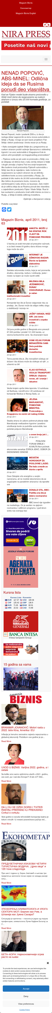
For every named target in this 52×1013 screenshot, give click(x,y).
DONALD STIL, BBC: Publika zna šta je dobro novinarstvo (39, 492)
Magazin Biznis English (26, 13)
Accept (26, 988)
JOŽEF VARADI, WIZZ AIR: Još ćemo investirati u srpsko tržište (39, 318)
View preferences (26, 1003)
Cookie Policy (24, 1009)
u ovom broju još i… (39, 434)
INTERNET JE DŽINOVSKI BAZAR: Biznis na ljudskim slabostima (39, 259)
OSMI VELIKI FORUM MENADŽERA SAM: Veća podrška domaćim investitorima (39, 346)
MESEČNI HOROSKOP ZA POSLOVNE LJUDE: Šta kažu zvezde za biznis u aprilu (39, 463)
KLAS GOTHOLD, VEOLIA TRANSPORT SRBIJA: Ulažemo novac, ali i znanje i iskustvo (39, 375)
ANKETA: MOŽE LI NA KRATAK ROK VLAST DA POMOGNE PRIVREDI (40, 233)
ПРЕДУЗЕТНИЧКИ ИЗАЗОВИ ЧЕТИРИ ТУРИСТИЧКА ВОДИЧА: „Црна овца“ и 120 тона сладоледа (23, 866)
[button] (47, 963)
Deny (26, 996)
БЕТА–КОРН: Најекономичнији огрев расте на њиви (22, 955)
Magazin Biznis (25, 2)
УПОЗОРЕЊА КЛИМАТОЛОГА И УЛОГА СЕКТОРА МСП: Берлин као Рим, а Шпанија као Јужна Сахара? (24, 911)
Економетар (25, 8)
